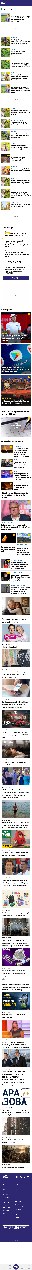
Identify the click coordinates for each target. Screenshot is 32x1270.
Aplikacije (18, 1212)
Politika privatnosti (21, 1209)
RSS (16, 1215)
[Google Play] (9, 1227)
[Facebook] (17, 1177)
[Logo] (3, 3)
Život (4, 1192)
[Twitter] (21, 1177)
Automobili (6, 1210)
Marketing (18, 1202)
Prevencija (14, 202)
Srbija (13, 61)
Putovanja (6, 1197)
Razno (3, 439)
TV (15, 1187)
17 (8, 573)
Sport (5, 1187)
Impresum (17, 1204)
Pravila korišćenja (20, 1207)
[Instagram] (24, 1177)
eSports (5, 1205)
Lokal (4, 1213)
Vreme (16, 1192)
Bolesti (13, 85)
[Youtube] (28, 1177)
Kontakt (17, 1217)
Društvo (13, 49)
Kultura (5, 1200)
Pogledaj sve (16, 278)
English (17, 1189)
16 (8, 560)
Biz (4, 1189)
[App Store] (22, 1227)
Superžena (6, 1202)
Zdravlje (5, 1195)
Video (16, 1184)
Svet (15, 459)
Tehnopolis (6, 1208)
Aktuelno (14, 14)
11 (11, 446)
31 (29, 376)
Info (4, 1184)
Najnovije (12, 3)
